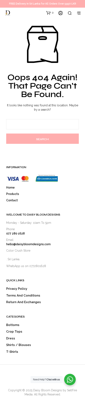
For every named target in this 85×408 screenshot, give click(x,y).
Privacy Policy (16, 289)
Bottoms (12, 325)
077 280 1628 (15, 233)
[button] (50, 13)
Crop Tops (14, 331)
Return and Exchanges (23, 302)
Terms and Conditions (23, 295)
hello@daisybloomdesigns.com (28, 244)
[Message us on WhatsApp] (47, 266)
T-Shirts (12, 352)
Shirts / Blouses (18, 345)
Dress (10, 338)
